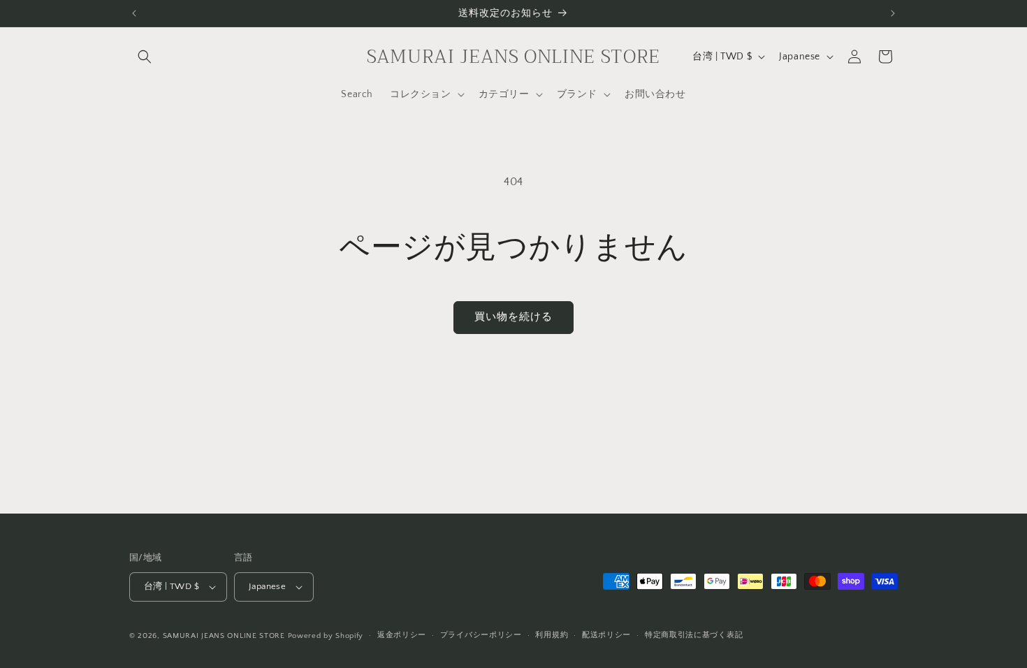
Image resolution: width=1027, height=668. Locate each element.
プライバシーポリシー (481, 635)
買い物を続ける (513, 317)
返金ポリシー (401, 635)
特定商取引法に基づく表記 (694, 635)
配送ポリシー (606, 635)
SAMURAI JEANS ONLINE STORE (224, 636)
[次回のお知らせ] (892, 13)
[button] (144, 56)
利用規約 (551, 635)
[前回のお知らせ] (134, 13)
